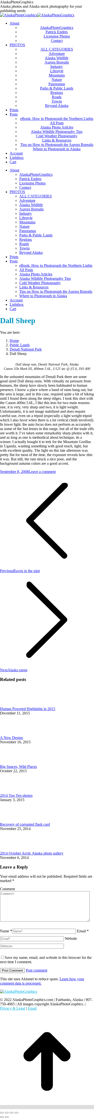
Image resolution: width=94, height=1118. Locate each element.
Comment (7, 889)
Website (71, 938)
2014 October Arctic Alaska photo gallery (31, 853)
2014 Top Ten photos (16, 795)
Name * (6, 931)
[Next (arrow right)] (7, 1117)
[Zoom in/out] (16, 1112)
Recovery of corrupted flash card (25, 824)
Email (32, 1008)
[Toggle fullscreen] (11, 1112)
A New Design (11, 738)
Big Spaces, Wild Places (18, 767)
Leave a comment (42, 472)
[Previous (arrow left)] (2, 1117)
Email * (83, 931)
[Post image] (13, 704)
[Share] (7, 1112)
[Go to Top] (47, 1107)
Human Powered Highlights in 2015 (27, 709)
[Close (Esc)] (2, 1112)
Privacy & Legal (12, 1008)
